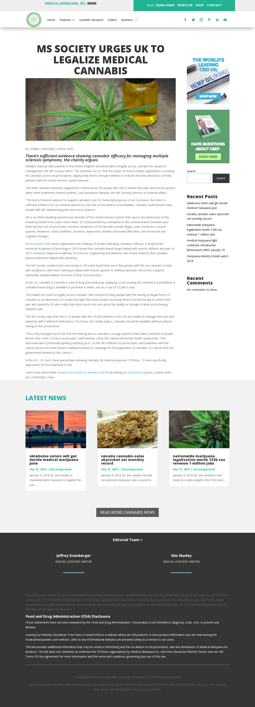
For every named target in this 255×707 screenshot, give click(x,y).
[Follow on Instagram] (201, 20)
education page (138, 372)
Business (127, 20)
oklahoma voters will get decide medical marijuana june (53, 460)
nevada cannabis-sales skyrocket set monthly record (122, 460)
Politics (112, 20)
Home (51, 20)
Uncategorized (60, 469)
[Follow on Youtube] (225, 20)
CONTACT (214, 5)
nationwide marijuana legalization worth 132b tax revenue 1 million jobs (204, 229)
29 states (46, 360)
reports (97, 171)
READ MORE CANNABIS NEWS (127, 512)
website (39, 244)
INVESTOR (185, 5)
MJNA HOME (164, 5)
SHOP (199, 5)
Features (65, 20)
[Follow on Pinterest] (209, 20)
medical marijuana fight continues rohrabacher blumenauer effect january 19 (206, 245)
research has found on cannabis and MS (83, 372)
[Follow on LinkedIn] (217, 20)
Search (191, 171)
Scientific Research (91, 20)
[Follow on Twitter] (193, 20)
